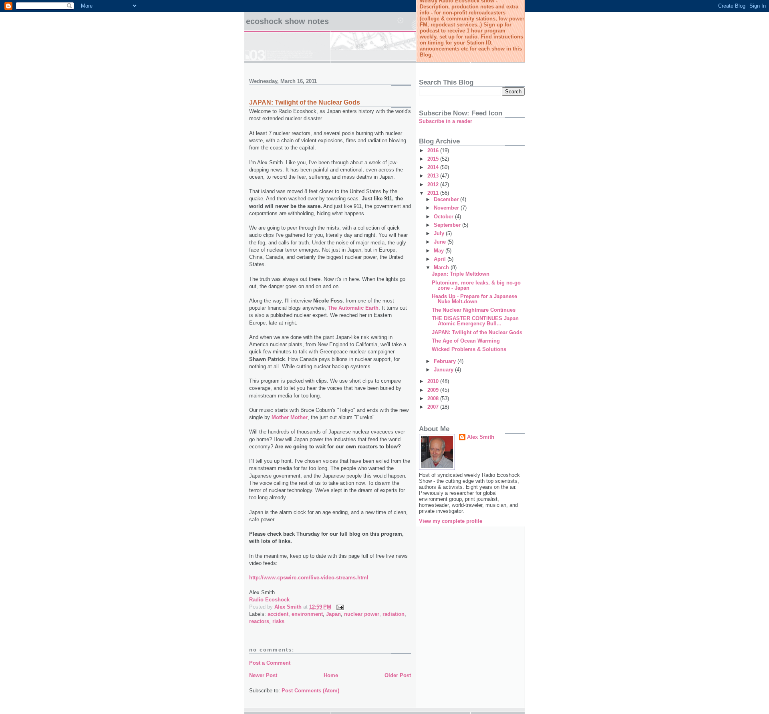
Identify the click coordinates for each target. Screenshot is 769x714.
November (447, 208)
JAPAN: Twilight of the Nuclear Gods (304, 102)
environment (307, 614)
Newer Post (263, 675)
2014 (433, 167)
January (444, 370)
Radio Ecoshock (269, 600)
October (444, 217)
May (439, 251)
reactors (259, 621)
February (445, 361)
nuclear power (361, 614)
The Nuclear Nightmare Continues (473, 310)
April (440, 259)
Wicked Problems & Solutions (469, 349)
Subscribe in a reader (445, 121)
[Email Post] (339, 607)
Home (331, 675)
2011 (433, 193)
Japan (333, 614)
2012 (433, 185)
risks (278, 621)
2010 (433, 381)
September (448, 225)
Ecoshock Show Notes (287, 21)
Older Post (397, 675)
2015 (433, 159)
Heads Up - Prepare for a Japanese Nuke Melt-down (474, 299)
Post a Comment (269, 663)
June (440, 242)
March (442, 267)
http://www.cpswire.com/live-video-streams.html (308, 578)
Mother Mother (290, 417)
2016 (433, 150)
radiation (393, 614)
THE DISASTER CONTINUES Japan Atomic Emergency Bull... (475, 321)
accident (278, 614)
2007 (433, 407)
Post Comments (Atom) (310, 691)
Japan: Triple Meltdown (460, 274)
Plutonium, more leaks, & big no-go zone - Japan (476, 285)
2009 (433, 390)
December (447, 199)
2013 (433, 176)
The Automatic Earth (353, 308)
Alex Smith (480, 437)
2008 (433, 398)
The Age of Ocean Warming (466, 341)
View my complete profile (450, 521)
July (440, 233)
